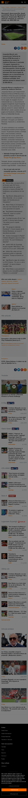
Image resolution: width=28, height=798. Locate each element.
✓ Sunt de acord (14, 789)
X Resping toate (14, 794)
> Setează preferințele (14, 786)
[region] (14, 784)
